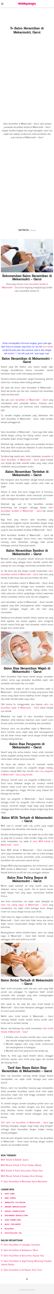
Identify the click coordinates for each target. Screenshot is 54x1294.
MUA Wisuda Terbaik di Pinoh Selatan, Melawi (21, 1165)
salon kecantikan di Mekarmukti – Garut (29, 399)
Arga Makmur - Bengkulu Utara (16, 1215)
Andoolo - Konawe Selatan (15, 1211)
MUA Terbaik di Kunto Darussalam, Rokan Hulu (22, 1170)
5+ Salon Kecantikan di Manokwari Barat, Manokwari (24, 1181)
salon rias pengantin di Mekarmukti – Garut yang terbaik (27, 772)
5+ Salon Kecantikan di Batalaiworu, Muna (19, 1250)
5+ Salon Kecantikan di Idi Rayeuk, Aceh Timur (21, 1270)
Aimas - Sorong (10, 1198)
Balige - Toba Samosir (13, 1224)
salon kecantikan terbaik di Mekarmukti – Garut (25, 285)
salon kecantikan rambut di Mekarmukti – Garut (27, 572)
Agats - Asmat (10, 1193)
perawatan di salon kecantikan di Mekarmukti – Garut (27, 457)
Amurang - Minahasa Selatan (15, 1206)
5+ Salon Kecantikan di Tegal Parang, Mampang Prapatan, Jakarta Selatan (26, 1262)
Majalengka (9, 1228)
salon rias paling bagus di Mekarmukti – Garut (24, 904)
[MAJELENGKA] (27, 3)
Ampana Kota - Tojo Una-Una (15, 1202)
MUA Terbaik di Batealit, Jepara (14, 1159)
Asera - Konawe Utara (13, 1220)
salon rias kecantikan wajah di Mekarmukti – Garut (27, 705)
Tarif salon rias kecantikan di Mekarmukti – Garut (24, 1122)
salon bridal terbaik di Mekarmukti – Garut (27, 1029)
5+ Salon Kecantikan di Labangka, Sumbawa (20, 1244)
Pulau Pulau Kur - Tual (13, 1233)
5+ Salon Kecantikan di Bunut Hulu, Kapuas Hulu (22, 1255)
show (32, 230)
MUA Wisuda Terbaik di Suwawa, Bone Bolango (22, 1176)
